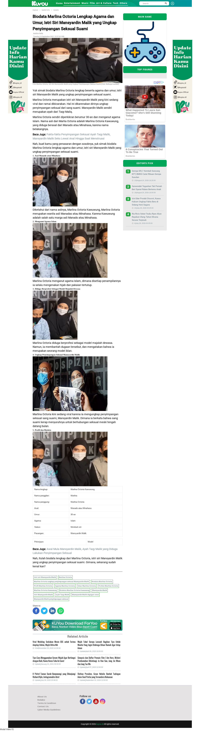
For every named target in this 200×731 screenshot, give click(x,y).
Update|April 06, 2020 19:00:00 (91, 651)
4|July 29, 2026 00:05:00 (143, 223)
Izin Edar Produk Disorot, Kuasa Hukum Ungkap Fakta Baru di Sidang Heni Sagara (146, 201)
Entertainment (72, 3)
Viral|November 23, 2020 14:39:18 (47, 648)
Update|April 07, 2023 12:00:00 (91, 667)
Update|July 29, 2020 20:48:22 (46, 680)
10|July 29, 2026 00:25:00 (143, 208)
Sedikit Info (46, 10)
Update (56, 10)
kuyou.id (99, 724)
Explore (35, 10)
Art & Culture (104, 3)
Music (85, 3)
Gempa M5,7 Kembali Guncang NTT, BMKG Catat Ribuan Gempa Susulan (146, 174)
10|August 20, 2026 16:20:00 (145, 180)
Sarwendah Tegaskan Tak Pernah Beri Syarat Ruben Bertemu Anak (147, 188)
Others (123, 3)
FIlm (92, 3)
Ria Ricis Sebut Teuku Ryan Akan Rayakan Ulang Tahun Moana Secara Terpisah (146, 217)
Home (59, 3)
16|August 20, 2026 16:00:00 (145, 193)
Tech (115, 3)
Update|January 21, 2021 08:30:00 (48, 664)
